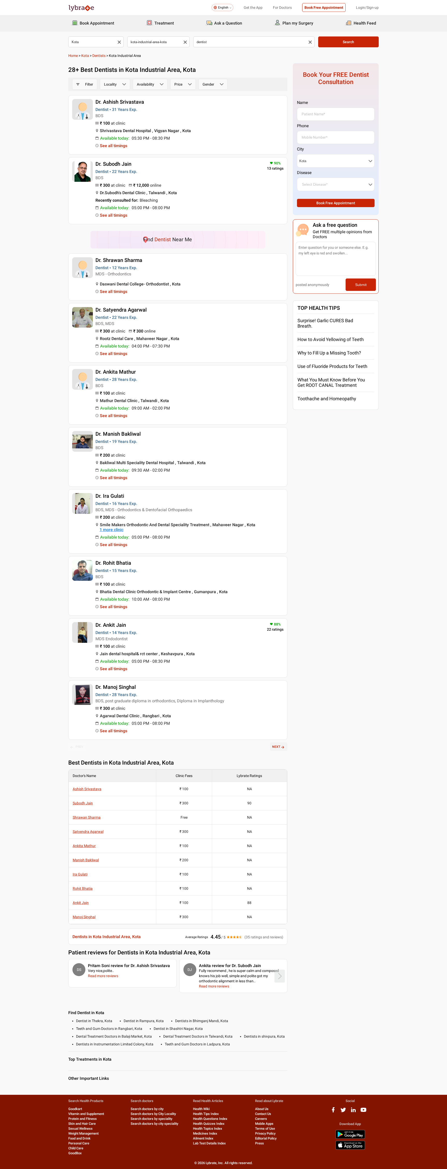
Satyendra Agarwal (88, 831)
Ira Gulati (80, 874)
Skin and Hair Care (82, 1124)
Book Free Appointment (323, 7)
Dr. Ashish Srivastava (119, 102)
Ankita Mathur (84, 846)
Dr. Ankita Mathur (115, 372)
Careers (261, 1119)
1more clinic (111, 529)
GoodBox (75, 1153)
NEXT (276, 747)
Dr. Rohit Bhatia (113, 563)
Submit (361, 285)
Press (259, 1143)
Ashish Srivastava (87, 789)
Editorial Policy (266, 1138)
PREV (79, 747)
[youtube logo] (363, 1112)
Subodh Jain (83, 803)
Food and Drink (79, 1138)
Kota (85, 56)
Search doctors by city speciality (154, 1124)
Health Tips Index (206, 1114)
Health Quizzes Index (209, 1124)
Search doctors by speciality (151, 1119)
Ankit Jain (81, 903)
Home (73, 56)
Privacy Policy (265, 1133)
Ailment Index (203, 1138)
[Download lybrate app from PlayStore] (350, 1138)
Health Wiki (201, 1109)
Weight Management (83, 1133)
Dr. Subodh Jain (113, 164)
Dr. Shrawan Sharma (118, 260)
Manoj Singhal (84, 917)
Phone (303, 125)
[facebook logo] (333, 1112)
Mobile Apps (264, 1124)
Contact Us (263, 1114)
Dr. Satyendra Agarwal (121, 310)
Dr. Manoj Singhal (115, 687)
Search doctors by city (147, 1109)
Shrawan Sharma (87, 817)
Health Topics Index (207, 1128)
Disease (304, 172)
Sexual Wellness (80, 1128)
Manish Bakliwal (86, 860)
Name (302, 102)
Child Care (75, 1148)
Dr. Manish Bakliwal (118, 434)
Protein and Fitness (82, 1119)
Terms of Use (265, 1128)
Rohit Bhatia (83, 888)
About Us (262, 1109)
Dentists (99, 56)
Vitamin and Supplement (86, 1114)
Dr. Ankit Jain (110, 625)
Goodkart (75, 1109)
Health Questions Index (210, 1119)
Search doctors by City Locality (153, 1114)
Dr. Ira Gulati (109, 496)
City (300, 149)
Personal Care (78, 1143)
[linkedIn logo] (353, 1112)
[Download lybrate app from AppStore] (350, 1149)
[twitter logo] (343, 1112)
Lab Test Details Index (209, 1143)
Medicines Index (205, 1133)
